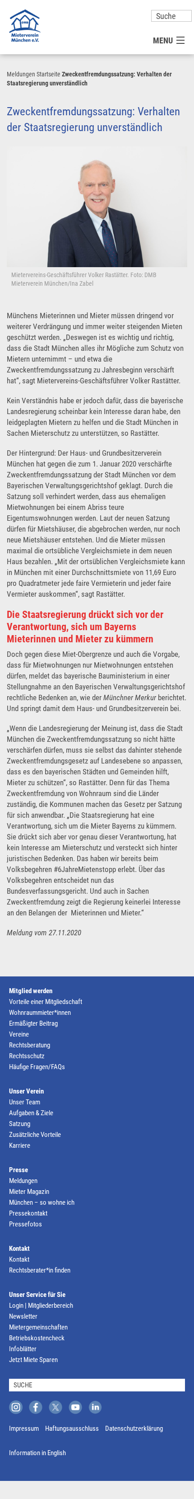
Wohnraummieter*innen (40, 1013)
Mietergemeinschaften (38, 1327)
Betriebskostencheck (37, 1338)
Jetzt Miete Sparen (33, 1360)
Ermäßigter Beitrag (33, 1023)
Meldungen (21, 74)
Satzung (19, 1124)
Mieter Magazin (29, 1192)
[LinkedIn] (95, 1407)
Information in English (37, 1453)
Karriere (19, 1145)
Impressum (24, 1428)
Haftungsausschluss (72, 1428)
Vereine (19, 1034)
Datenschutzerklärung (134, 1428)
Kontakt (19, 1248)
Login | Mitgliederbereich (41, 1305)
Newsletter (23, 1316)
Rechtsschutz (27, 1056)
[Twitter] (55, 1407)
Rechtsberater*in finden (39, 1270)
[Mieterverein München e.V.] (25, 25)
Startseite (48, 74)
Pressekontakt (28, 1213)
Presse (18, 1170)
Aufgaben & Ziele (31, 1113)
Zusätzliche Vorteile (35, 1135)
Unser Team (24, 1102)
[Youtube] (75, 1407)
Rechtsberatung (29, 1045)
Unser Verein (26, 1091)
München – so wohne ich (41, 1202)
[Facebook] (35, 1407)
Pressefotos (25, 1224)
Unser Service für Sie (37, 1295)
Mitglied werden (30, 991)
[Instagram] (16, 1407)
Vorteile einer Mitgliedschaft (45, 1002)
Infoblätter (23, 1349)
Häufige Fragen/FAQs (37, 1067)
